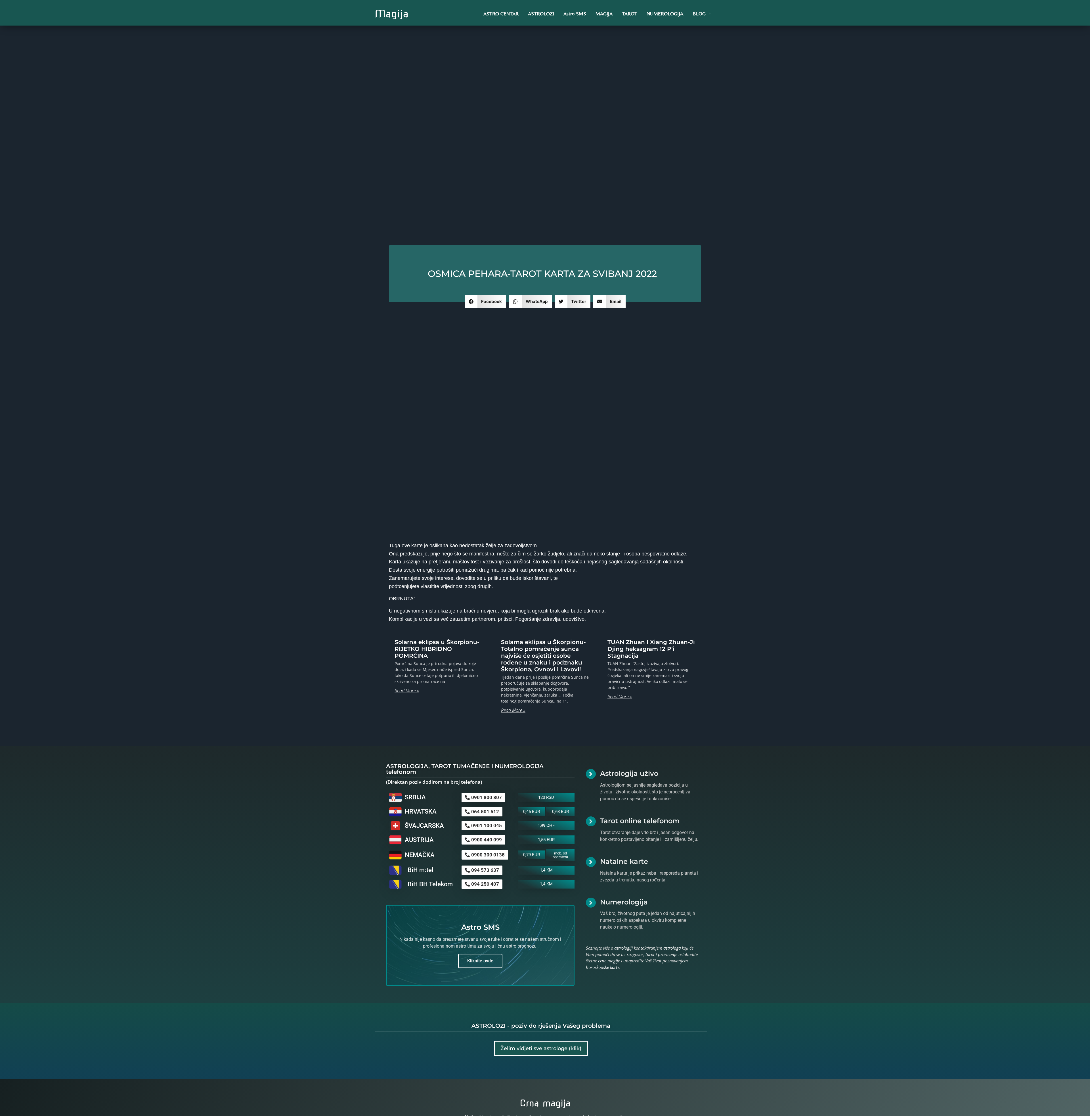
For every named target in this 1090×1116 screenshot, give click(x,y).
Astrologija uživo (629, 773)
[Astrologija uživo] (591, 774)
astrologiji (623, 948)
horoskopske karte (602, 967)
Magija (391, 13)
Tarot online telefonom (640, 821)
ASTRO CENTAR (501, 13)
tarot (650, 954)
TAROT (629, 13)
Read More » (407, 690)
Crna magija (545, 1103)
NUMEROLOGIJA (665, 13)
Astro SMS (574, 13)
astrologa (672, 948)
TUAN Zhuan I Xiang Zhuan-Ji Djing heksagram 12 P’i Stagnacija (651, 649)
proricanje (667, 954)
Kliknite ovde (480, 961)
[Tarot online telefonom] (591, 821)
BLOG (699, 13)
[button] (485, 301)
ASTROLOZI (541, 13)
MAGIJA (604, 13)
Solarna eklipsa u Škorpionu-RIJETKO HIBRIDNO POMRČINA (437, 649)
